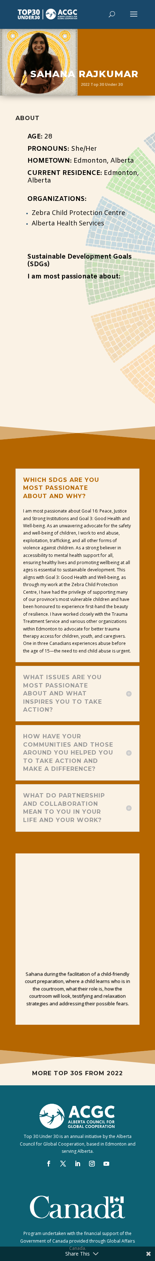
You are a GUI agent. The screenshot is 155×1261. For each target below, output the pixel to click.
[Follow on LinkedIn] (77, 1163)
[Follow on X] (63, 1163)
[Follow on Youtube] (106, 1163)
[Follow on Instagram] (92, 1163)
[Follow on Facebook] (48, 1163)
